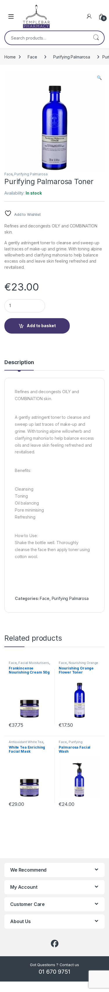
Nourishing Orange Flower (78, 664)
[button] (99, 77)
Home (9, 56)
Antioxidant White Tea (26, 742)
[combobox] (46, 37)
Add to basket (41, 325)
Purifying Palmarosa (71, 56)
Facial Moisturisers (33, 663)
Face (32, 56)
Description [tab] (19, 362)
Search (96, 37)
